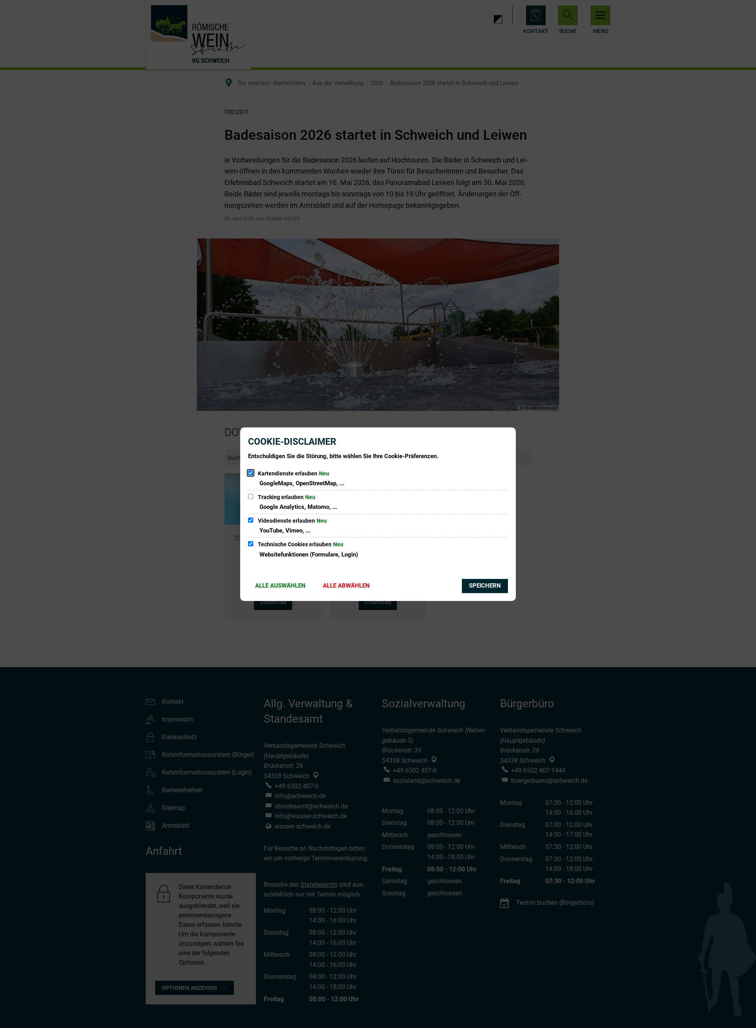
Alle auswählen (280, 585)
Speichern (485, 585)
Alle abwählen (346, 585)
